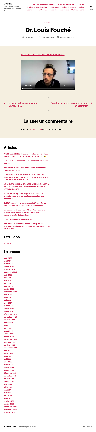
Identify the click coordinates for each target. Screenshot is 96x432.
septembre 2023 (10, 323)
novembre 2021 (10, 376)
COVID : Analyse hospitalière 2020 (18, 219)
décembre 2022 (10, 339)
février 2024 (9, 309)
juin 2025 (7, 278)
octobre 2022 (9, 345)
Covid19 (8, 4)
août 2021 (8, 384)
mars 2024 (8, 306)
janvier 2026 (9, 266)
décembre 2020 (10, 407)
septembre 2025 (10, 272)
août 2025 (8, 275)
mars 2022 (8, 365)
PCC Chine (75, 10)
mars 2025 (8, 286)
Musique (54, 10)
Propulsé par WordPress (28, 427)
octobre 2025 (9, 269)
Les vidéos (31, 10)
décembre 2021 (10, 373)
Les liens (81, 7)
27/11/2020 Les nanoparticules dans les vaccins (42, 54)
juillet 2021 (8, 387)
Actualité (48, 22)
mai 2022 (7, 359)
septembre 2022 (10, 348)
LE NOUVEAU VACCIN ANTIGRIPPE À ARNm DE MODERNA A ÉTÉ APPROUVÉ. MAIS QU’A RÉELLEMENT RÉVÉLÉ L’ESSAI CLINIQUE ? (27, 186)
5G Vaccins (80, 4)
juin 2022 (7, 356)
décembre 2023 (10, 314)
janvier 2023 (9, 337)
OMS (40, 10)
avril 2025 (8, 283)
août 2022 (8, 351)
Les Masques (54, 7)
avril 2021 (8, 395)
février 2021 (9, 401)
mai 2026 (7, 261)
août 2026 (8, 258)
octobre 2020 (9, 412)
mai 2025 (7, 281)
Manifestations (42, 7)
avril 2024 (8, 303)
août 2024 (8, 295)
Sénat (82, 10)
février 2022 (9, 367)
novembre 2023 (10, 317)
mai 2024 (7, 300)
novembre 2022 (10, 342)
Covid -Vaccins (69, 4)
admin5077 (31, 37)
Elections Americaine (68, 7)
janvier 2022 (9, 370)
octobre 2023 (9, 320)
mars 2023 (8, 331)
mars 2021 (8, 398)
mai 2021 (7, 393)
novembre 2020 (10, 410)
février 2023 (9, 334)
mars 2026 (8, 264)
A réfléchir (31, 7)
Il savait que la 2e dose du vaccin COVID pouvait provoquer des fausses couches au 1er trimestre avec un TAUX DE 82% (27, 226)
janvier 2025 (9, 289)
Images (46, 10)
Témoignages (64, 10)
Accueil (36, 4)
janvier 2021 (9, 404)
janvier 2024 (9, 311)
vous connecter (36, 129)
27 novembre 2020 (47, 37)
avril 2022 (8, 362)
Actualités (44, 4)
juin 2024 (7, 297)
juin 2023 (7, 325)
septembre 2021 (10, 381)
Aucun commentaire (67, 37)
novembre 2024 (10, 292)
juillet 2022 (8, 353)
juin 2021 (7, 390)
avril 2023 (8, 328)
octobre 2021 (9, 379)
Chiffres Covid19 (55, 4)
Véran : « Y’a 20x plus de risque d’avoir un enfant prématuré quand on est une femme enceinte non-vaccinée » (24, 196)
